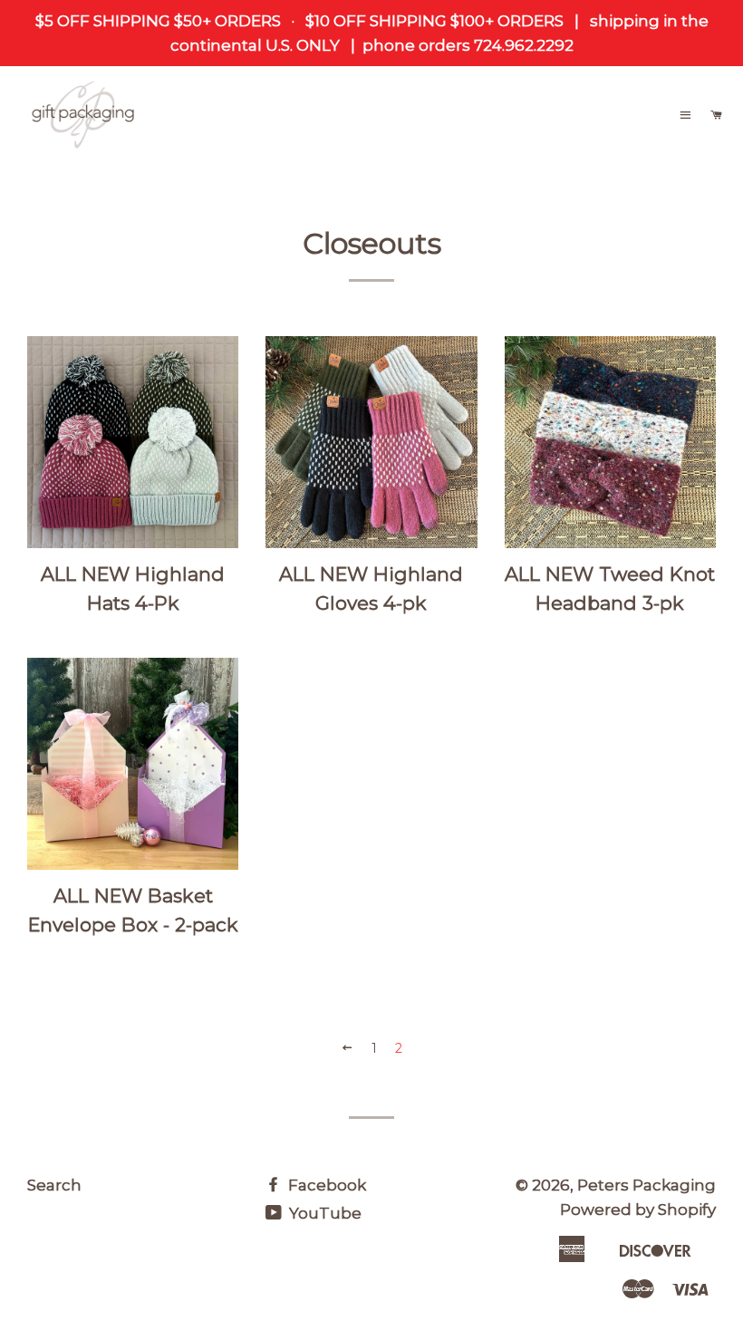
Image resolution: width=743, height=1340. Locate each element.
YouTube (323, 1213)
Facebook (325, 1185)
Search (54, 1185)
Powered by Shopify (638, 1209)
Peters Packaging (646, 1185)
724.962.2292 (522, 45)
